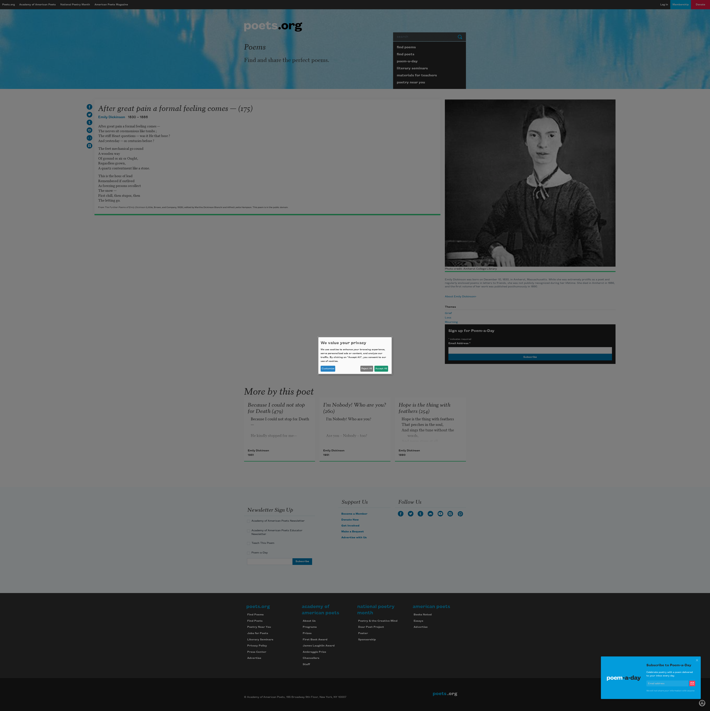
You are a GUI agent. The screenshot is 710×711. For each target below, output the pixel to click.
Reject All (366, 368)
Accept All (381, 368)
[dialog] (355, 355)
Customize (328, 368)
